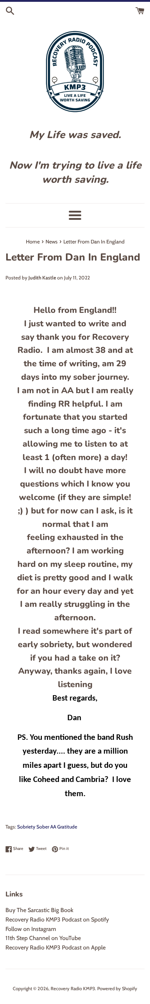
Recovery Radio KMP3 (73, 988)
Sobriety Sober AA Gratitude (47, 827)
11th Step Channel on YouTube (43, 938)
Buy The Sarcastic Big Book (39, 910)
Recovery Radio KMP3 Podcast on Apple (55, 947)
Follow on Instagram (30, 929)
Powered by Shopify (117, 988)
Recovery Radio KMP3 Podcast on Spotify (57, 919)
